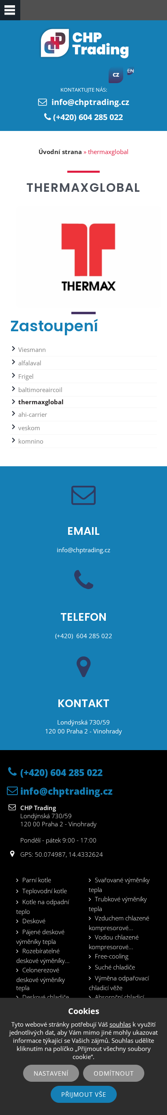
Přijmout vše (83, 1094)
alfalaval (29, 363)
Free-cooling (111, 956)
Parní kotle (36, 880)
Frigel (26, 376)
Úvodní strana (60, 152)
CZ (116, 74)
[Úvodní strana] (83, 57)
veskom (29, 428)
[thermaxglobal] (88, 307)
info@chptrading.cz (90, 101)
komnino (30, 441)
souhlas (120, 1024)
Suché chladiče (115, 967)
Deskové (33, 921)
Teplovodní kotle (44, 891)
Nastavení (51, 1073)
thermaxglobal (41, 402)
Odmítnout (114, 1073)
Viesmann (32, 349)
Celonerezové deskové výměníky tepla (40, 979)
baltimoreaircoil (40, 390)
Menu (10, 10)
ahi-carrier (32, 414)
